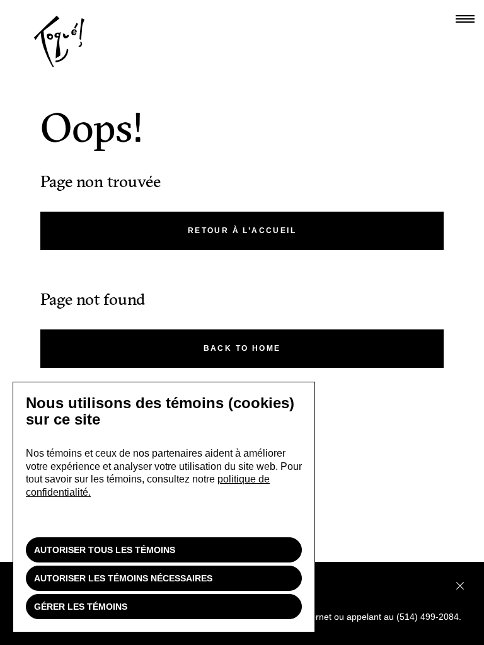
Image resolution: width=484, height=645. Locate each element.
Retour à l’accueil (242, 230)
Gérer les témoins (80, 607)
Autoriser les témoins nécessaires (123, 578)
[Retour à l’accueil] (59, 64)
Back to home (242, 348)
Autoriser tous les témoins (104, 550)
